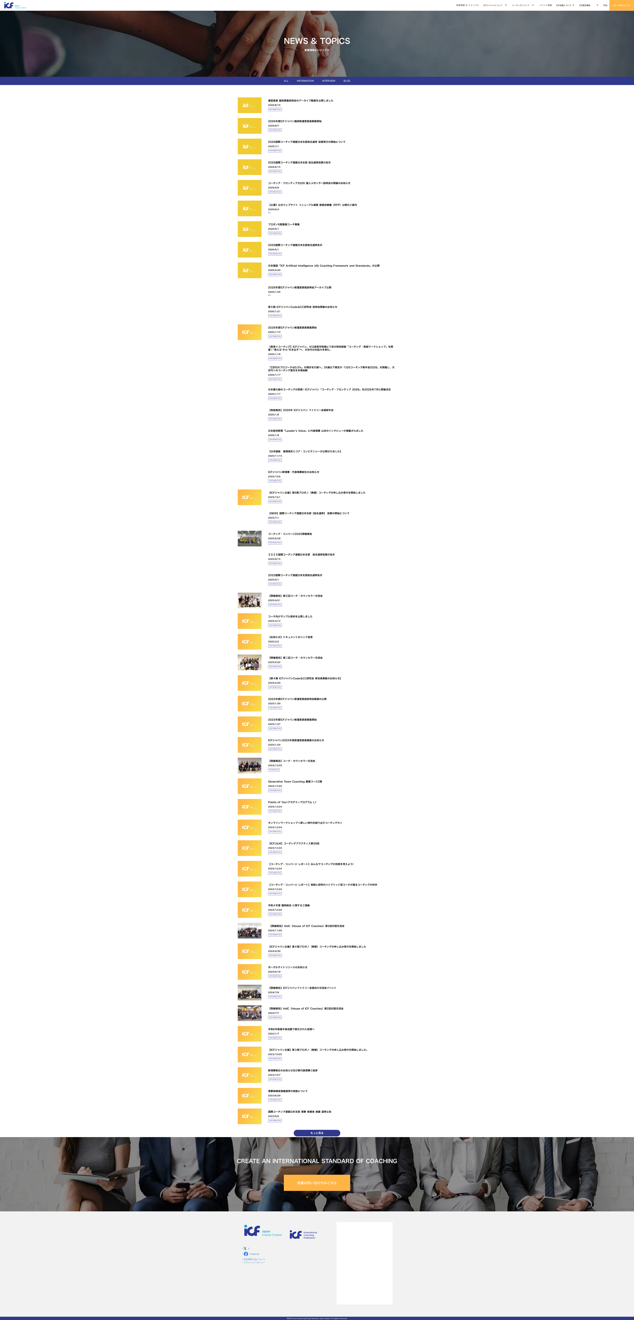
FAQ (605, 5)
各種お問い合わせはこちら (317, 1182)
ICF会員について (563, 5)
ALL (286, 81)
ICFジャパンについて (492, 5)
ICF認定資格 (584, 5)
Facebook (254, 1254)
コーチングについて (520, 5)
